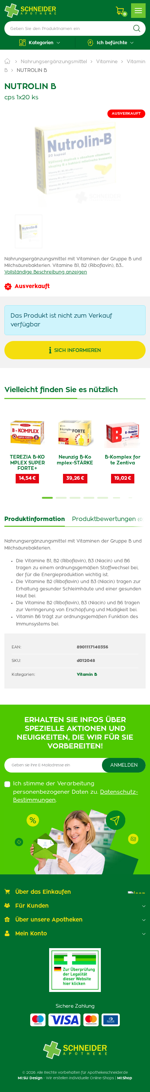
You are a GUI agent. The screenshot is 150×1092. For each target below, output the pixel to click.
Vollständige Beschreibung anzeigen (45, 272)
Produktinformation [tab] (34, 519)
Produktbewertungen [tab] (108, 519)
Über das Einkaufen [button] (43, 892)
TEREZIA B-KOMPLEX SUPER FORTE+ (27, 463)
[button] (39, 43)
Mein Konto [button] (31, 933)
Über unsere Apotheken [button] (49, 920)
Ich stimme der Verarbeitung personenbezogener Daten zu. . (75, 792)
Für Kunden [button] (32, 906)
